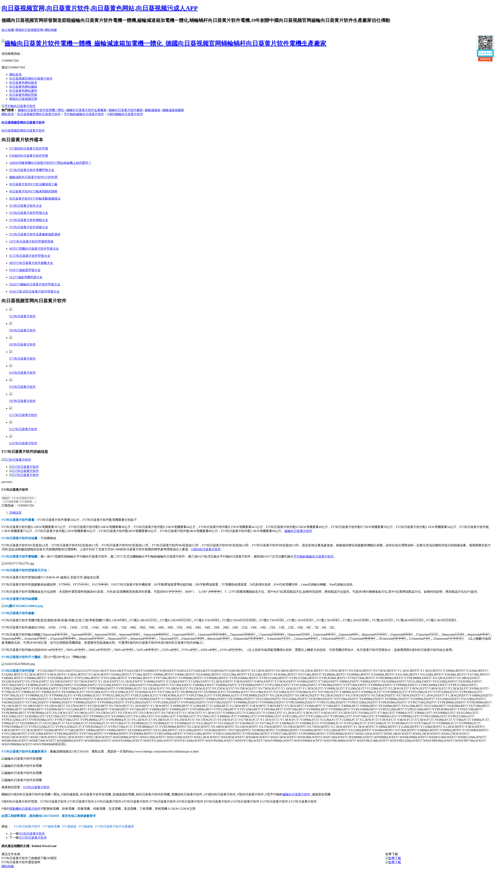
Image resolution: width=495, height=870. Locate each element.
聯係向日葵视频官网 (29, 29)
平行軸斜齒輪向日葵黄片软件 (84, 114)
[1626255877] (393, 858)
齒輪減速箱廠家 (173, 110)
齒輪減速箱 (152, 110)
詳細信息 (15, 512)
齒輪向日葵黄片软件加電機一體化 (41, 110)
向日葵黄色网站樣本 (23, 82)
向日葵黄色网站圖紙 (23, 86)
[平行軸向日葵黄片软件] (19, 106)
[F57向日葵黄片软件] (24, 466)
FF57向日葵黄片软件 (33, 837)
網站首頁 (15, 74)
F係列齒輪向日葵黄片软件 (125, 114)
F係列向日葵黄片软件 (206, 549)
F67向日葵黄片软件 (32, 833)
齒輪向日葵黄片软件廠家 (126, 110)
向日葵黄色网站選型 (23, 90)
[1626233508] (393, 862)
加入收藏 (8, 29)
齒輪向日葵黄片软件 (298, 531)
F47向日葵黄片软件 (36, 787)
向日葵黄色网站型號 (23, 94)
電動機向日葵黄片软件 (24, 808)
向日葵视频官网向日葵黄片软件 (31, 78)
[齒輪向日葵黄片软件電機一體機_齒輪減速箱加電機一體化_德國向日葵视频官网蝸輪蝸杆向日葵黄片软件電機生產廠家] (164, 43)
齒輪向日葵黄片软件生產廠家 (86, 110)
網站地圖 (50, 29)
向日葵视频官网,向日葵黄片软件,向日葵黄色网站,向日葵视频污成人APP (100, 8)
